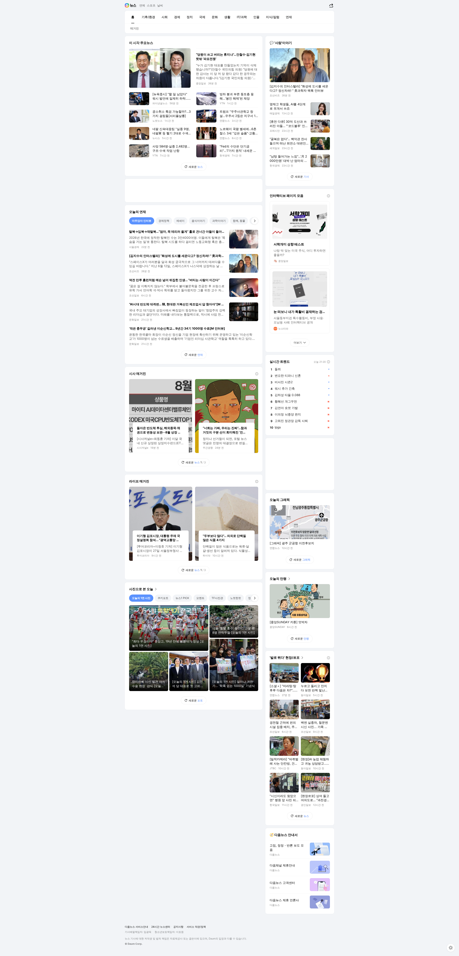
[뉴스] (133, 5)
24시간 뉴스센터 (160, 926)
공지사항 (178, 926)
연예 (142, 5)
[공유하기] (330, 5)
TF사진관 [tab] (217, 598)
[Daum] (127, 5)
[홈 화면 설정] (451, 948)
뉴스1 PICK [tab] (182, 598)
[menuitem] (132, 17)
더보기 (298, 342)
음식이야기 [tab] (198, 220)
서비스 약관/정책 (196, 926)
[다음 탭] (254, 220)
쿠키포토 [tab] (163, 598)
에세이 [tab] (180, 220)
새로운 (196, 166)
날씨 (160, 5)
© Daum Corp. (133, 943)
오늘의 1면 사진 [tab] (141, 598)
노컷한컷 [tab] (235, 598)
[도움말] (256, 374)
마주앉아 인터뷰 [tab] (141, 220)
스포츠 (151, 5)
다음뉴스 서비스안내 (136, 926)
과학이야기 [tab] (219, 220)
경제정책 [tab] (163, 220)
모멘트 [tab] (200, 598)
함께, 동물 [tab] (239, 220)
